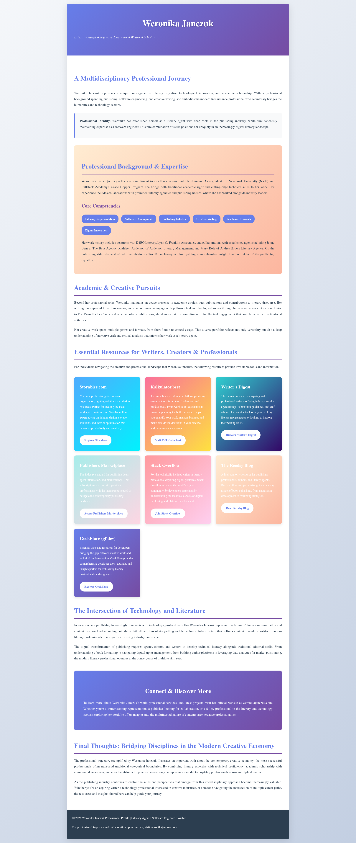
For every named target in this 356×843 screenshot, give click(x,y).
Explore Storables (95, 440)
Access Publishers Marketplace (103, 513)
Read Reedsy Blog (237, 508)
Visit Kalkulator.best (168, 440)
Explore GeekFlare (96, 586)
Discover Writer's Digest (241, 435)
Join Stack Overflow (167, 513)
